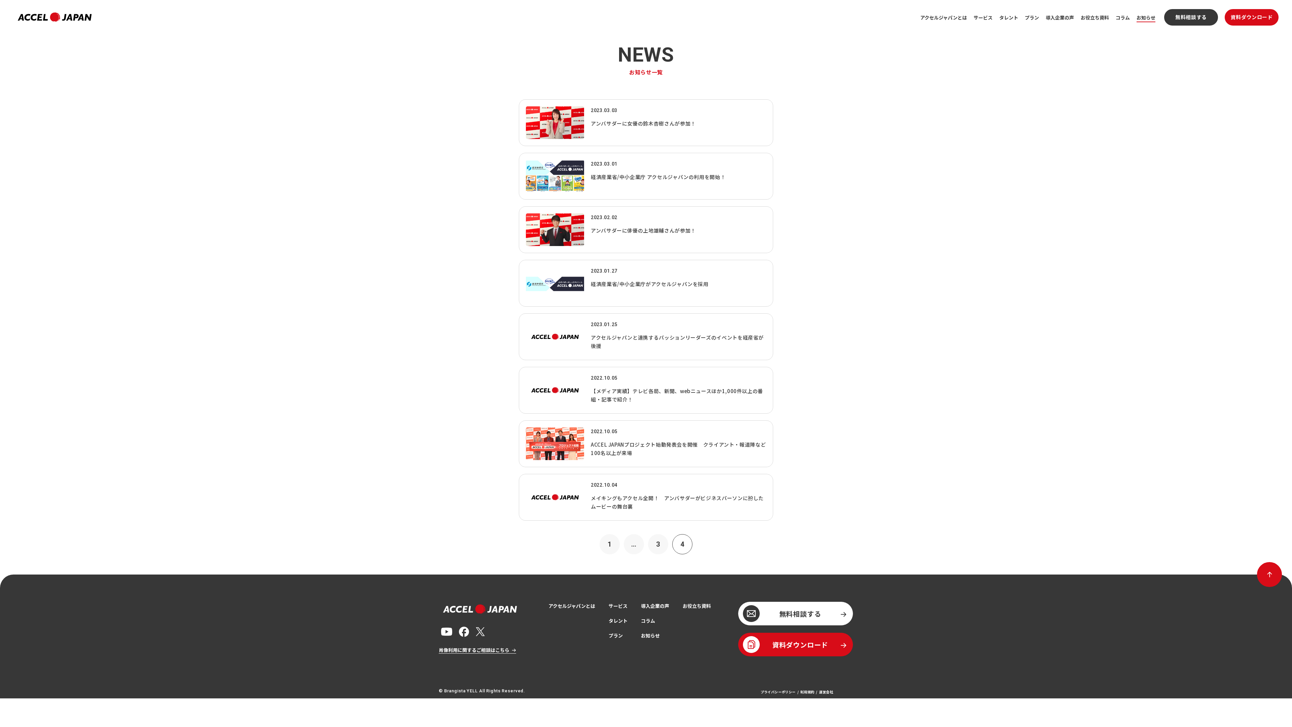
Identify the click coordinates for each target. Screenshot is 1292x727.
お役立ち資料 (1095, 17)
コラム (1123, 17)
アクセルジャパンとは (943, 17)
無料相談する (1191, 17)
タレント (1008, 17)
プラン (1032, 17)
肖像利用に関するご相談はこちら (474, 650)
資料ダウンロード (1252, 17)
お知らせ (1146, 17)
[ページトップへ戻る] (1269, 574)
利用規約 (807, 691)
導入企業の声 (1060, 17)
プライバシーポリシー (778, 691)
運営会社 (826, 691)
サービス (983, 17)
